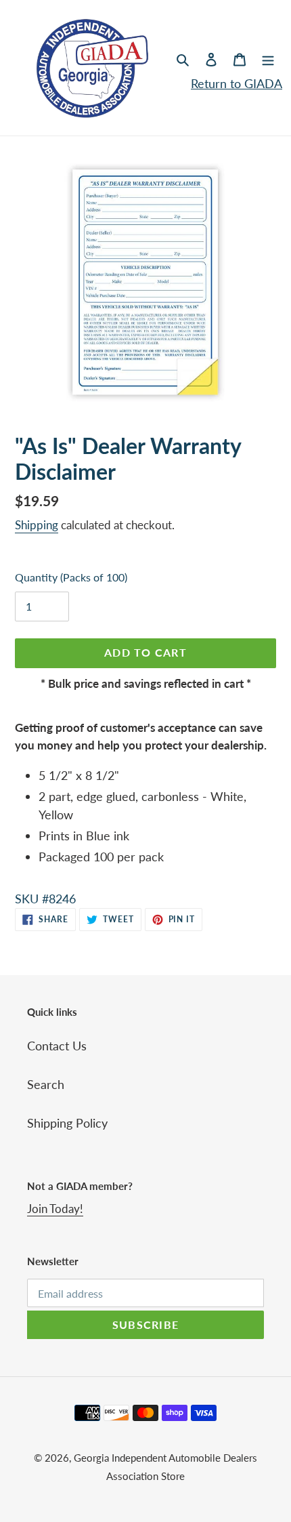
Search (45, 1084)
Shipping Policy (67, 1122)
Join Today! (55, 1208)
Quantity (71, 577)
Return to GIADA (236, 83)
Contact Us (57, 1045)
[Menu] (268, 59)
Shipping (36, 525)
